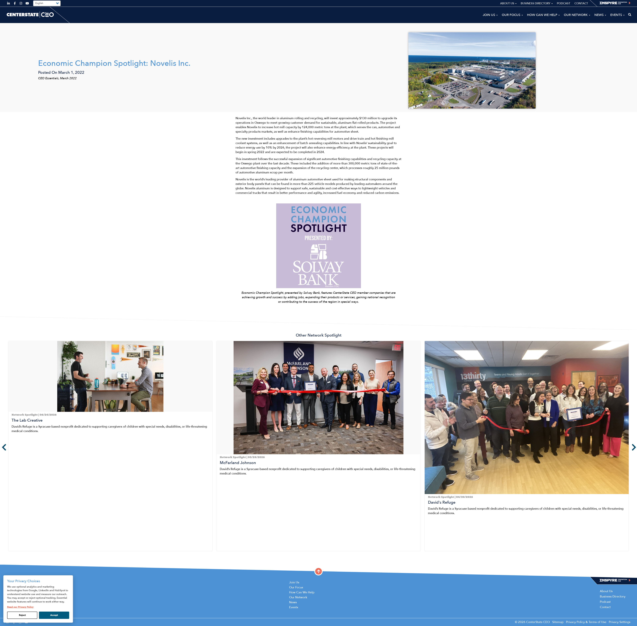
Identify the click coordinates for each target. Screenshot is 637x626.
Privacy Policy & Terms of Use (586, 622)
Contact (581, 3)
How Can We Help (542, 15)
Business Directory (536, 3)
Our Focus (511, 15)
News (599, 15)
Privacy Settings (619, 622)
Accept (54, 615)
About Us (507, 3)
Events (616, 15)
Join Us (489, 15)
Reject (22, 615)
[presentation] (2, 447)
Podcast (563, 3)
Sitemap (558, 622)
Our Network (576, 15)
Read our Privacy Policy (20, 607)
